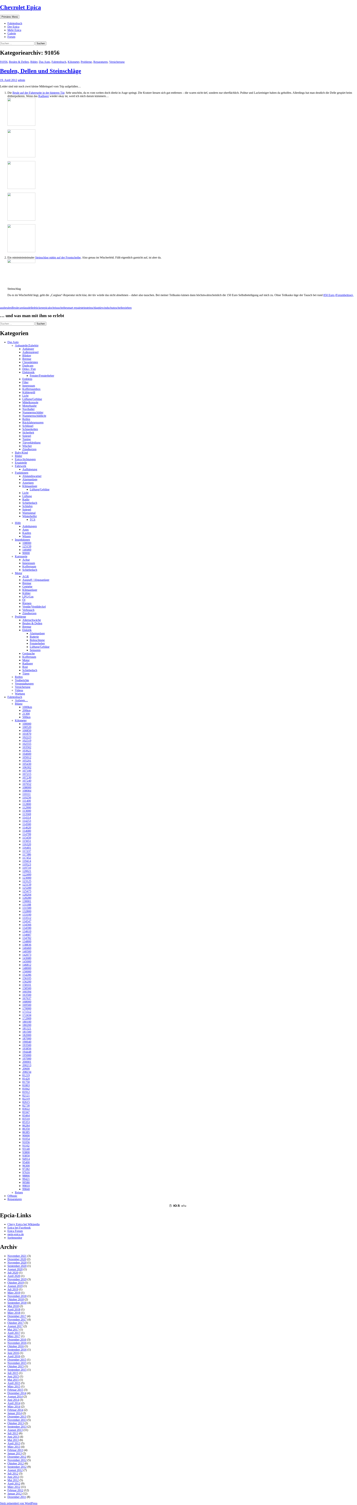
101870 (26, 733)
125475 (26, 891)
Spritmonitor (14, 1237)
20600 (26, 1068)
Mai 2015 (13, 1379)
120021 (26, 871)
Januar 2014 (14, 1413)
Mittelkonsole (30, 402)
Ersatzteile (21, 462)
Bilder (33, 61)
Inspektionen (22, 539)
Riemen (26, 603)
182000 (26, 1035)
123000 (26, 877)
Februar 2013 (15, 1450)
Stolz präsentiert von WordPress (18, 1503)
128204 (26, 894)
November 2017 (17, 1319)
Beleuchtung (37, 640)
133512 (26, 918)
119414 (26, 861)
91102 (26, 1145)
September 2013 (17, 1426)
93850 (26, 1155)
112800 (26, 804)
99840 (26, 1189)
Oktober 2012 (15, 1463)
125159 (26, 546)
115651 (26, 841)
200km (26, 710)
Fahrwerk (20, 466)
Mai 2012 (13, 1480)
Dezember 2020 (16, 1259)
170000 (26, 1008)
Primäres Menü (9, 16)
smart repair (74, 307)
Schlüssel (27, 425)
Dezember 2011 (16, 1496)
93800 (26, 1152)
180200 (26, 1025)
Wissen (26, 536)
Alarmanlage (29, 479)
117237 (26, 851)
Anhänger (28, 348)
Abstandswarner (31, 476)
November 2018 (17, 1296)
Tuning (26, 439)
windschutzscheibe (113, 307)
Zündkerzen (29, 449)
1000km (27, 707)
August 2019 (15, 1286)
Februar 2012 (15, 1490)
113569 (26, 814)
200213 (26, 1065)
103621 (26, 750)
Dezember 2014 (16, 1393)
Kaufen (26, 533)
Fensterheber (37, 643)
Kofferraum (29, 566)
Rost (25, 666)
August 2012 (15, 1470)
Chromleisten (30, 362)
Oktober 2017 (15, 1322)
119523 (26, 864)
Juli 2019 (12, 1289)
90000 (26, 553)
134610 (26, 931)
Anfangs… (21, 700)
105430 (26, 764)
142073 (26, 954)
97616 (26, 1172)
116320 (26, 844)
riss (56, 307)
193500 (26, 1045)
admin (21, 80)
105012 (26, 757)
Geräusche (28, 653)
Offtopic (12, 1195)
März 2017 (13, 1336)
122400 (26, 874)
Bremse (26, 358)
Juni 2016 (13, 1353)
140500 (26, 951)
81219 (26, 1075)
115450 (26, 837)
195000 (26, 1055)
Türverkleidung (31, 442)
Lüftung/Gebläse (32, 399)
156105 (26, 978)
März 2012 (13, 1486)
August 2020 (15, 1269)
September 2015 (17, 1369)
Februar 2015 (15, 1389)
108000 (26, 543)
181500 (26, 1031)
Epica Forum (15, 1231)
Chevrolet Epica (20, 7)
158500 (26, 988)
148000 (26, 968)
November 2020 (17, 1262)
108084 (26, 790)
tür (100, 307)
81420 (26, 1078)
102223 (26, 737)
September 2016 (17, 1349)
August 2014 (15, 1396)
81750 (26, 1082)
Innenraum (28, 385)
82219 (26, 1098)
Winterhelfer (29, 516)
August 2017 (15, 1326)
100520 (26, 727)
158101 (26, 984)
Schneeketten (30, 429)
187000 (26, 1038)
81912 (26, 1092)
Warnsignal (29, 512)
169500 (26, 1005)
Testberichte (22, 680)
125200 (26, 887)
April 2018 (13, 1309)
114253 (26, 820)
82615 (26, 1102)
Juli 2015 (12, 1373)
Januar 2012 (14, 1493)
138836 (26, 944)
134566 (26, 924)
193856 (26, 1048)
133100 (26, 914)
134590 (26, 928)
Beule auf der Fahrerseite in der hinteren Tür (38, 92)
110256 (26, 797)
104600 (26, 753)
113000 (26, 810)
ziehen (128, 307)
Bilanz (18, 703)
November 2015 (17, 1363)
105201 (26, 760)
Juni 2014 (13, 1399)
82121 (26, 1095)
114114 (26, 817)
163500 (26, 995)
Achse (26, 559)
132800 (26, 911)
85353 (26, 1122)
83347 (26, 1112)
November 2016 (17, 1342)
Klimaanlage (29, 486)
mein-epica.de (15, 1234)
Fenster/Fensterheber (42, 375)
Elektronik (28, 372)
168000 (26, 1001)
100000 (26, 723)
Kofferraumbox (31, 389)
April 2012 (13, 1483)
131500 (26, 907)
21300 (26, 713)
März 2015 (13, 1386)
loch (51, 307)
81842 (26, 1088)
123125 (26, 881)
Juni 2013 (13, 1436)
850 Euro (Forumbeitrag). (338, 295)
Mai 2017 (13, 1329)
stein (83, 307)
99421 (26, 1179)
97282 (26, 1169)
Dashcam (27, 365)
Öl (23, 599)
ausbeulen (6, 307)
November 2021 (17, 1255)
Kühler (26, 593)
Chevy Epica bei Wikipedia (23, 1224)
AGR (25, 576)
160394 (26, 991)
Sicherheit (28, 432)
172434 (26, 1015)
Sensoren (35, 650)
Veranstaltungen (24, 683)
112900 (26, 807)
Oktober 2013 (15, 1423)
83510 (26, 1118)
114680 (26, 830)
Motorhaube (29, 405)
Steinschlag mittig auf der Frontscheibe (58, 257)
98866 (26, 1175)
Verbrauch (28, 610)
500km (26, 717)
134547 (26, 921)
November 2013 (17, 1419)
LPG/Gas (27, 596)
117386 (26, 854)
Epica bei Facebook (19, 1227)
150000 (26, 971)
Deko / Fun (29, 368)
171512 (26, 1011)
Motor (18, 573)
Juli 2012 (12, 1473)
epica (46, 307)
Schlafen (27, 506)
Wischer (27, 445)
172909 (26, 1018)
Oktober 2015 (15, 1366)
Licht (25, 395)
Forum (11, 36)
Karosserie (21, 556)
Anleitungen (29, 526)
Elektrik (27, 630)
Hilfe (18, 522)
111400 (26, 800)
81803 (26, 1085)
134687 (26, 934)
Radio (25, 499)
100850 (26, 730)
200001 (26, 1061)
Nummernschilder (32, 412)
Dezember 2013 (16, 1416)
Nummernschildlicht (34, 415)
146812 (26, 964)
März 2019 (13, 1292)
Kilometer (73, 61)
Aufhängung (29, 469)
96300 (26, 1165)
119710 (26, 867)
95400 (26, 1162)
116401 (26, 847)
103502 (26, 747)
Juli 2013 (12, 1433)
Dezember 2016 (16, 1339)
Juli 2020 (12, 1272)
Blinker (26, 355)
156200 (26, 981)
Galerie (11, 33)
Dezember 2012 (16, 1456)
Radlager (43, 96)
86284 (26, 1125)
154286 (26, 974)
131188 (26, 904)
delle (30, 307)
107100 (26, 770)
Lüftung (27, 496)
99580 (26, 1182)
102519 (26, 740)
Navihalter (28, 409)
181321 (26, 1028)
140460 (26, 549)
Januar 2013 (14, 1453)
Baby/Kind (21, 452)
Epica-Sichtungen (25, 459)
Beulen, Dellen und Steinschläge (40, 71)
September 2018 (17, 1302)
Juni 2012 (13, 1476)
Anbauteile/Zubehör (26, 345)
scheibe (62, 307)
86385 (26, 1132)
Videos (19, 690)
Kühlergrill (28, 392)
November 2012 (17, 1460)
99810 (26, 1185)
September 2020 (17, 1265)
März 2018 (13, 1312)
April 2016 (13, 1356)
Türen (25, 673)
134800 (26, 941)
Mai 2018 (13, 1306)
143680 (26, 958)
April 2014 (13, 1403)
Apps (25, 529)
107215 (26, 774)
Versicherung (117, 61)
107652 (26, 784)
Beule (15, 307)
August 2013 (15, 1430)
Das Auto (44, 61)
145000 (26, 961)
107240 (26, 780)
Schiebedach (29, 502)
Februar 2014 (15, 1409)
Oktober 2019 (15, 1282)
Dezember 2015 (16, 1359)
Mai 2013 (13, 1440)
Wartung (20, 693)
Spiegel (26, 435)
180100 (26, 1021)
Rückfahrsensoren (33, 422)
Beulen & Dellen (19, 61)
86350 (26, 1128)
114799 (26, 834)
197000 (26, 1058)
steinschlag (92, 307)
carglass (23, 307)
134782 (26, 938)
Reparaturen (100, 61)
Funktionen (21, 472)
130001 (26, 901)
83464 (26, 1115)
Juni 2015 (13, 1376)
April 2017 (13, 1332)
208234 (26, 1072)
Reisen (19, 1192)
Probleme (86, 61)
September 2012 (17, 1466)
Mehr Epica (14, 30)
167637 (26, 998)
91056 (3, 61)
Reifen (26, 419)
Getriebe (27, 586)
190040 (26, 1041)
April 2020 (13, 1276)
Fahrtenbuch (14, 23)
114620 (26, 827)
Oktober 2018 (15, 1299)
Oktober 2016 (15, 1346)
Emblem (27, 379)
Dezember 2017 (16, 1316)
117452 (26, 857)
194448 (26, 1051)
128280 (26, 897)
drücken (38, 307)
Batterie (34, 636)
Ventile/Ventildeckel (34, 606)
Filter (25, 382)
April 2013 (13, 1443)
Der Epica (13, 26)
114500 (26, 824)
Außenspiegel (30, 352)
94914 (26, 1159)
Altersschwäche (31, 620)
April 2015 (13, 1383)
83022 (26, 1108)
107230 (26, 777)
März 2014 (13, 1406)
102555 (26, 743)
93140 (26, 1149)
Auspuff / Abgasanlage (35, 579)
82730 (26, 1105)
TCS (32, 519)
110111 (26, 794)
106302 (26, 767)
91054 (26, 1138)
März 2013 (13, 1446)
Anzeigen (28, 482)
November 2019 (17, 1279)
